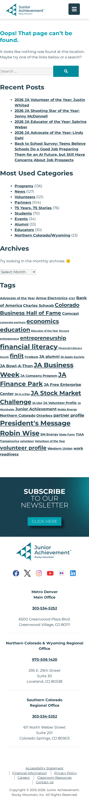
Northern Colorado (17, 415)
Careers (24, 777)
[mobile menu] (74, 9)
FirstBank (31, 357)
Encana (64, 330)
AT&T (71, 298)
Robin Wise (19, 433)
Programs (24, 186)
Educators (24, 230)
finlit (17, 355)
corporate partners (13, 322)
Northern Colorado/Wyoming (42, 235)
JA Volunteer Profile (60, 403)
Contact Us (45, 782)
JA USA (37, 403)
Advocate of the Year (17, 298)
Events (21, 219)
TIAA (80, 434)
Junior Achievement (36, 409)
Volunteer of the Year (50, 441)
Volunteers (25, 197)
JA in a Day (22, 394)
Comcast (70, 313)
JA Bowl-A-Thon (16, 366)
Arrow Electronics (52, 298)
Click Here (44, 521)
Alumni (22, 224)
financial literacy (29, 347)
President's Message (35, 423)
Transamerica (9, 441)
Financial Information (29, 773)
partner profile (68, 415)
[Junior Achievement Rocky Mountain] (26, 15)
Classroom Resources (54, 777)
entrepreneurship (43, 338)
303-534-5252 (44, 608)
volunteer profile (23, 447)
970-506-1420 (44, 659)
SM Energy (49, 434)
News (20, 191)
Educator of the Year (44, 330)
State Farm (67, 434)
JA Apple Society (72, 357)
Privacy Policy (65, 773)
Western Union (60, 448)
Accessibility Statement (44, 768)
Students (23, 213)
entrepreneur (9, 338)
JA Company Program (38, 376)
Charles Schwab (38, 305)
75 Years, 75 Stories (33, 208)
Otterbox (44, 416)
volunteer (27, 441)
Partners (23, 202)
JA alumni (49, 356)
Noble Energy (67, 409)
